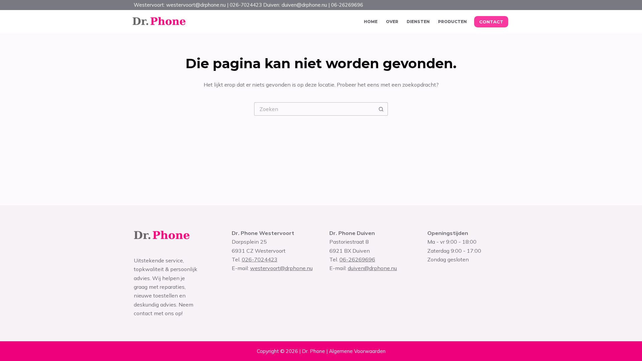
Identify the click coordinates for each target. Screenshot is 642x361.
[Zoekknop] (381, 109)
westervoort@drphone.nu (281, 268)
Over (392, 21)
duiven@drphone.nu (372, 268)
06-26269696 (357, 259)
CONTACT (491, 21)
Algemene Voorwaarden (357, 351)
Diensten (418, 21)
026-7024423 (260, 259)
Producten (452, 21)
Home (371, 21)
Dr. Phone (313, 351)
